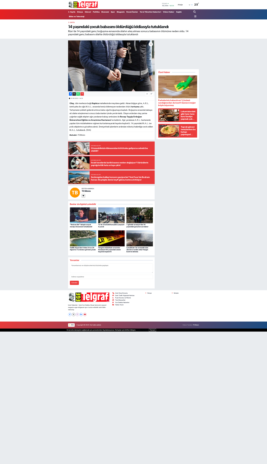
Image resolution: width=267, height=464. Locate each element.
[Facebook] (70, 314)
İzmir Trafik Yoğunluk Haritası (124, 295)
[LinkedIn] (81, 314)
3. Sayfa (71, 12)
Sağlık (179, 12)
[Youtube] (85, 314)
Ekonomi (105, 12)
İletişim (176, 293)
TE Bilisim (86, 191)
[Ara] (194, 12)
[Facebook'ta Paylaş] (70, 94)
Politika (96, 12)
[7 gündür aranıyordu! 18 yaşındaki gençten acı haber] (139, 215)
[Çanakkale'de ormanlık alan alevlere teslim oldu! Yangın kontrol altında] (139, 238)
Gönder (74, 283)
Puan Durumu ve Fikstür (123, 298)
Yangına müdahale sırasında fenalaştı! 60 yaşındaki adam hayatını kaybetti (109, 250)
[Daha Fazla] (82, 94)
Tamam (152, 330)
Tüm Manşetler (120, 300)
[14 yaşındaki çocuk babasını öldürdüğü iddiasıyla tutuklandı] (111, 65)
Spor (113, 12)
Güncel (88, 12)
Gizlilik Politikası (142, 330)
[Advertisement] (177, 53)
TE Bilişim (196, 325)
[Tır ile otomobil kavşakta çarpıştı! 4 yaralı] (111, 215)
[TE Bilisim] (75, 192)
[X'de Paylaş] (74, 94)
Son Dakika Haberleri (122, 302)
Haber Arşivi (119, 305)
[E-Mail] (83, 196)
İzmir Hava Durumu (121, 293)
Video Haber (168, 12)
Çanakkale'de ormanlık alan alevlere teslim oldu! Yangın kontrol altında (137, 250)
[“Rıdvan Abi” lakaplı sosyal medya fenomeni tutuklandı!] (83, 215)
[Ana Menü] (194, 16)
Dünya (80, 12)
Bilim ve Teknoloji (76, 17)
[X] (73, 314)
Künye (149, 293)
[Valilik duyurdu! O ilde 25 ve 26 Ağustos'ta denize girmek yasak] (83, 238)
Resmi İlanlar (132, 12)
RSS (72, 325)
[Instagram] (77, 314)
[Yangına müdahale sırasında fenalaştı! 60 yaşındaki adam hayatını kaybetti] (111, 238)
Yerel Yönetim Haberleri (150, 12)
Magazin (121, 12)
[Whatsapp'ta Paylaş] (78, 94)
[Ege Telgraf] (83, 4)
